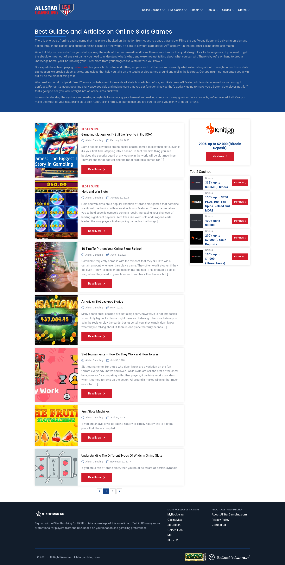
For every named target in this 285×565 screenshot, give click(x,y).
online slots (81, 67)
